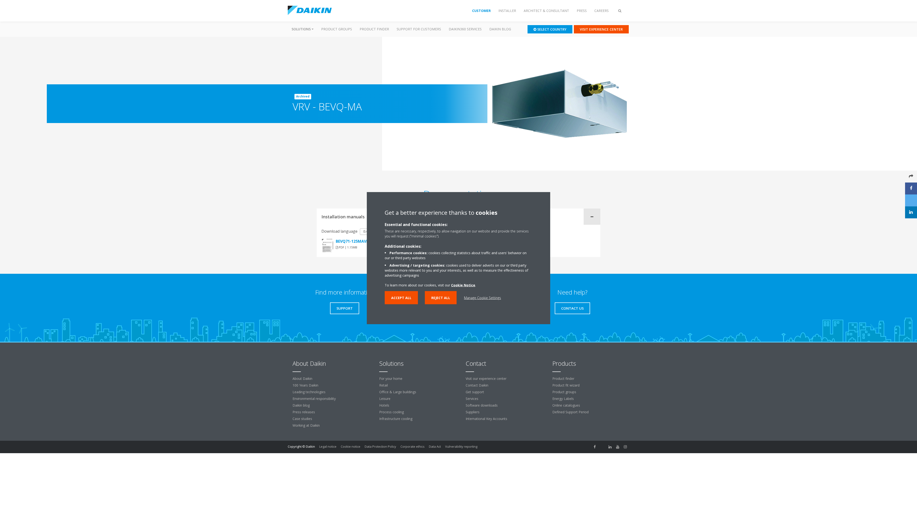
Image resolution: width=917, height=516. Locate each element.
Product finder (374, 29)
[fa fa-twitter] (602, 447)
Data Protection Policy (380, 446)
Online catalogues (566, 405)
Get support (475, 392)
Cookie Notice (463, 285)
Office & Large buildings (397, 392)
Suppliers (473, 412)
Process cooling (391, 412)
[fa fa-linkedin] (610, 447)
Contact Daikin (477, 385)
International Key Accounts (486, 418)
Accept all (401, 298)
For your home (390, 378)
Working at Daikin (306, 425)
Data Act (435, 446)
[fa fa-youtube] (618, 447)
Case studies (302, 418)
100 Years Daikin (305, 385)
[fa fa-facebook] (595, 447)
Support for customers (419, 29)
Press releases (304, 412)
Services (472, 398)
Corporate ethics (412, 446)
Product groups (336, 29)
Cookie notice (350, 446)
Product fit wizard (566, 385)
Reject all (440, 298)
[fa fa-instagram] (625, 447)
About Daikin (302, 378)
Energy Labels (563, 398)
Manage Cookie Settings (482, 298)
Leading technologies (309, 392)
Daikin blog (500, 29)
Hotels (384, 405)
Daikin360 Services (465, 29)
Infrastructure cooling (395, 418)
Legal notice (327, 446)
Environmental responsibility (314, 398)
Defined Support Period (571, 412)
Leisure (384, 398)
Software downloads (482, 405)
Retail (383, 385)
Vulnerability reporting (461, 446)
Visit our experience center (486, 378)
